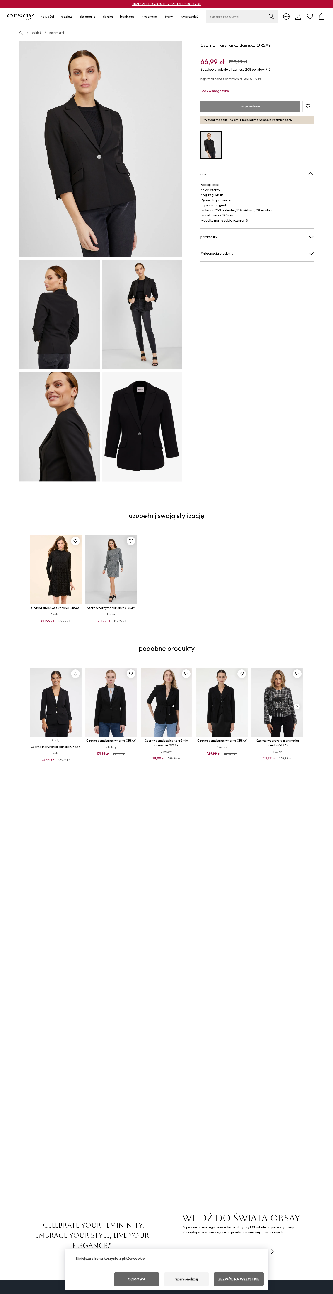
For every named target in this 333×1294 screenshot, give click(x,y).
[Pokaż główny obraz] (100, 148)
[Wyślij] (272, 1251)
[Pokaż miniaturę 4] (142, 427)
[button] (308, 106)
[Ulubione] (310, 16)
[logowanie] (298, 16)
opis (203, 174)
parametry (208, 236)
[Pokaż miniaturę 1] (59, 315)
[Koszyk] (322, 16)
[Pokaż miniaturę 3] (59, 427)
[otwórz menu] (55, 16)
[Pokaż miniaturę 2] (142, 315)
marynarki (56, 33)
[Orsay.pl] (20, 16)
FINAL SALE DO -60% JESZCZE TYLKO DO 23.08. (166, 4)
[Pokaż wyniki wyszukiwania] (271, 16)
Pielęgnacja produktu (216, 253)
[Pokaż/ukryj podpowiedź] (268, 69)
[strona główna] (21, 33)
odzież (36, 33)
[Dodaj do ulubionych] (75, 541)
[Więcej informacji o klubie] (286, 16)
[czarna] (211, 145)
